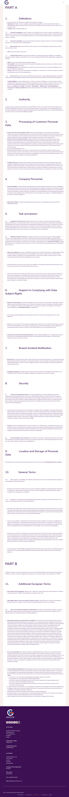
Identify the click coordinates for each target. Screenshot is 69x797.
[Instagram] (14, 722)
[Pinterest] (16, 722)
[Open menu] (64, 2)
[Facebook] (10, 722)
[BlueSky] (19, 722)
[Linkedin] (7, 722)
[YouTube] (12, 722)
